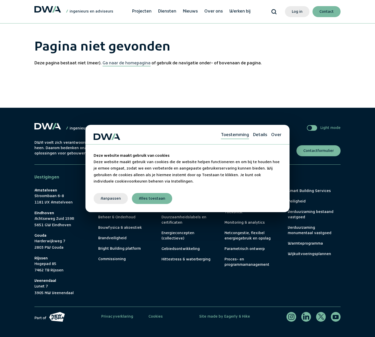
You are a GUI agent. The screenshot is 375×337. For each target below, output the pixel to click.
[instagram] (291, 317)
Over (276, 135)
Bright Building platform (119, 248)
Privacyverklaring (117, 316)
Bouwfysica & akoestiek (120, 227)
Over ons (213, 11)
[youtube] (336, 317)
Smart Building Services (309, 191)
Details (260, 135)
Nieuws (190, 11)
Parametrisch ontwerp (244, 249)
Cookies (155, 316)
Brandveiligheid (112, 238)
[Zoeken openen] (274, 12)
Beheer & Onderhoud (116, 217)
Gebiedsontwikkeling (180, 249)
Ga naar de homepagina (127, 63)
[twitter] (321, 317)
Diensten (167, 11)
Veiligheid (297, 201)
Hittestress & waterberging (185, 259)
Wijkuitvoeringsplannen (309, 254)
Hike (246, 316)
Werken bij (240, 11)
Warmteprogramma (305, 243)
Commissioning (112, 259)
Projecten (142, 11)
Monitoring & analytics (244, 222)
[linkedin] (306, 317)
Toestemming (235, 135)
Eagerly (230, 316)
